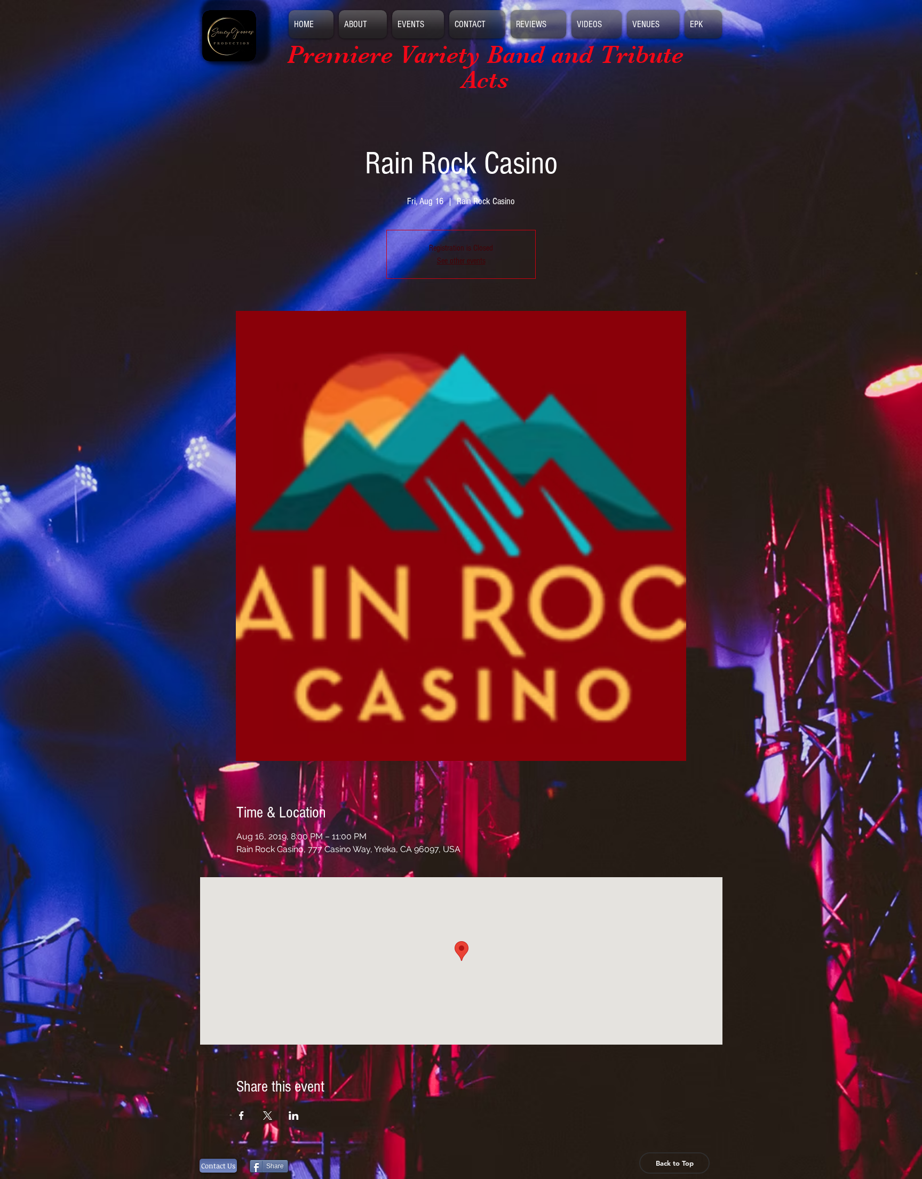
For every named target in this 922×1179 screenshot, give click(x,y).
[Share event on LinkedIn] (294, 1115)
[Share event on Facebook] (241, 1115)
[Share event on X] (268, 1115)
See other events (461, 261)
